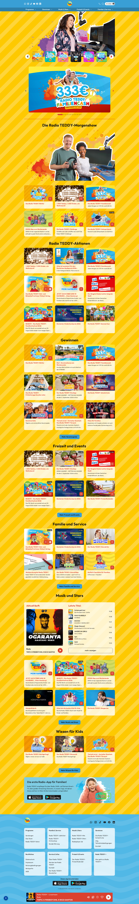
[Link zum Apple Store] (35, 797)
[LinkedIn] (40, 4)
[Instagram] (28, 4)
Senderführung (54, 844)
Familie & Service (104, 9)
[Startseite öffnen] (69, 3)
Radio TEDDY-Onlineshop (54, 840)
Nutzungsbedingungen (33, 865)
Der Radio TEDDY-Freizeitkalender (78, 860)
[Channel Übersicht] (92, 897)
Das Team (29, 839)
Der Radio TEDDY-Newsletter (55, 872)
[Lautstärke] (88, 897)
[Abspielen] (108, 897)
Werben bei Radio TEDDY (55, 863)
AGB (27, 871)
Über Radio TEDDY (55, 859)
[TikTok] (31, 4)
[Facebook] (37, 4)
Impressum (29, 862)
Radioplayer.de (77, 842)
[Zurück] (25, 90)
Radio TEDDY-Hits (78, 836)
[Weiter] (113, 90)
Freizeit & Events (83, 9)
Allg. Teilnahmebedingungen (103, 842)
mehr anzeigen (90, 650)
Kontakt (98, 846)
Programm (30, 9)
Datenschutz (30, 859)
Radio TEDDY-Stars (79, 839)
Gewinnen (46, 9)
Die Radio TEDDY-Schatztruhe (101, 837)
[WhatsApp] (25, 4)
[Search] (103, 3)
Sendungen (29, 836)
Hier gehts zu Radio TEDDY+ (102, 860)
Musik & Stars (63, 9)
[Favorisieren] (97, 897)
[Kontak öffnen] (99, 3)
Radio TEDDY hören (33, 842)
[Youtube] (34, 4)
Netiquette (29, 868)
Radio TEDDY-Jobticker (57, 836)
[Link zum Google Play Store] (53, 797)
